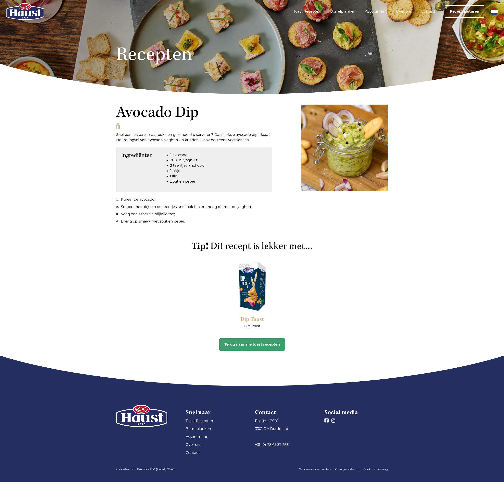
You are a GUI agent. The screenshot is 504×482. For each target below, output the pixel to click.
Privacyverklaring (347, 469)
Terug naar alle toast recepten (252, 344)
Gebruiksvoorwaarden (315, 469)
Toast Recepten (307, 11)
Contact (428, 11)
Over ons (404, 11)
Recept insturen (464, 11)
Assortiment (376, 11)
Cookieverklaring (375, 469)
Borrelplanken (343, 11)
